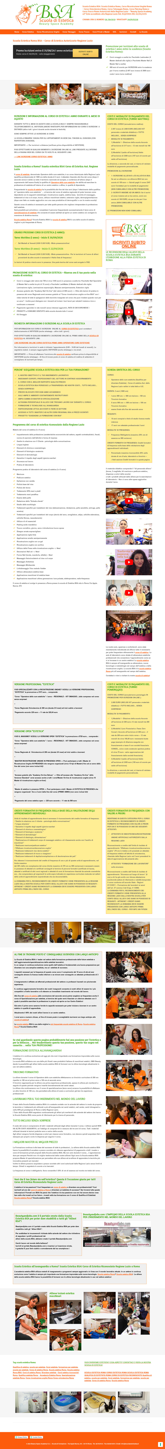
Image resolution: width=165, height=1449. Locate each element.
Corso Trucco (84, 32)
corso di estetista (22, 174)
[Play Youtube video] (129, 281)
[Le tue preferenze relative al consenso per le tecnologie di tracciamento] (160, 1444)
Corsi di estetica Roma (32, 1372)
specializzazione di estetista (25, 212)
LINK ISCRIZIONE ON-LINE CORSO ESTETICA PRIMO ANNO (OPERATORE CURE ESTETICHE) (52, 343)
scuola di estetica (35, 189)
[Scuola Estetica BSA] (45, 14)
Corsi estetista (51, 1367)
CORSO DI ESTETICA (70, 328)
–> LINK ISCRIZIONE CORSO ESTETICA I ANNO (33, 156)
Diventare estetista (49, 1372)
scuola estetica (143, 660)
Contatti (133, 32)
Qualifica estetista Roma (28, 1375)
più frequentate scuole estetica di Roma (66, 1024)
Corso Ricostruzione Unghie (48, 32)
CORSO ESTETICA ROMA (116, 1372)
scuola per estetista (37, 1367)
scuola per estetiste (20, 1370)
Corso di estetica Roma (38, 1370)
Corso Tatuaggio (69, 32)
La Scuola (143, 32)
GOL (114, 32)
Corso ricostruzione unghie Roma (39, 1378)
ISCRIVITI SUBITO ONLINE (86, 52)
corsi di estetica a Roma (40, 1190)
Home (16, 32)
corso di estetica (141, 652)
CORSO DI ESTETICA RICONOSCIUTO (127, 1375)
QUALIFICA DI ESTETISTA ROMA (98, 1375)
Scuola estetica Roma (22, 219)
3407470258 (132, 19)
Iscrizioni (123, 32)
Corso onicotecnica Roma (63, 1378)
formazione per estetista (68, 1367)
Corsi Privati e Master (101, 32)
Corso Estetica (28, 32)
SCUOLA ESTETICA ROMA (95, 1372)
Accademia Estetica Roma (50, 1375)
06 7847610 (110, 19)
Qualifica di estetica (21, 1367)
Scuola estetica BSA (124, 1274)
